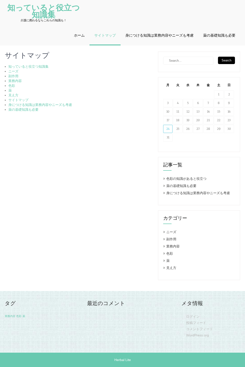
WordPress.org (197, 335)
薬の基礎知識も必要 (219, 35)
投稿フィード (196, 323)
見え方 (13, 95)
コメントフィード (199, 329)
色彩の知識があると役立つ (186, 178)
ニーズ (13, 71)
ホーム (79, 35)
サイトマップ (105, 35)
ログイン (193, 316)
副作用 (13, 76)
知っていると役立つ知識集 (28, 66)
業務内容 (15, 81)
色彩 (11, 86)
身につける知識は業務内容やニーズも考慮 (159, 35)
